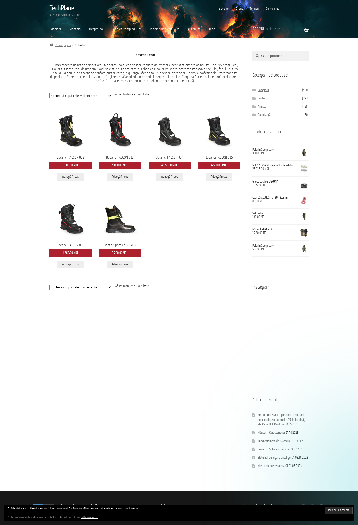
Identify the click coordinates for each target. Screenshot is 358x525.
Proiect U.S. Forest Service (273, 449)
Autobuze (194, 29)
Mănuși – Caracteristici (271, 433)
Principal (55, 29)
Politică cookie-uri (89, 517)
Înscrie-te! (223, 9)
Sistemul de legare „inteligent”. (276, 458)
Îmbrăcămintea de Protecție (274, 441)
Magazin (75, 29)
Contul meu (272, 9)
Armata (262, 107)
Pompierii (263, 90)
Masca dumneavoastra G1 (273, 466)
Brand (239, 9)
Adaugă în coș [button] (70, 177)
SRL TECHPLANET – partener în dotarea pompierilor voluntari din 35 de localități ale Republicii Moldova (282, 420)
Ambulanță (264, 115)
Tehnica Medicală (161, 29)
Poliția (261, 98)
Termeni (254, 9)
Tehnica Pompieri (123, 29)
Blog (212, 29)
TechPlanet (62, 8)
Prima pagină (63, 45)
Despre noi (96, 29)
